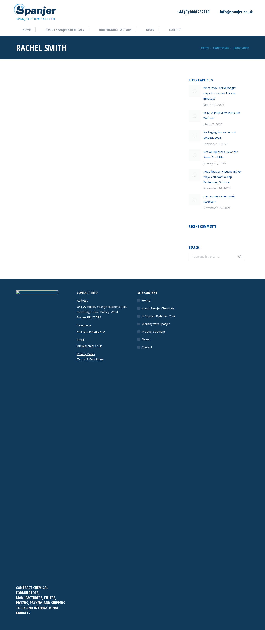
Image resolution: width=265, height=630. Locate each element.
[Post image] (194, 91)
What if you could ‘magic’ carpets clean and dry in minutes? (219, 93)
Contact (147, 347)
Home (146, 300)
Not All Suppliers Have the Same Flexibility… (220, 154)
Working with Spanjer (156, 324)
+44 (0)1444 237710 (193, 11)
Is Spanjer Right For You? (158, 316)
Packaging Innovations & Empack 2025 (219, 134)
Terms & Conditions (90, 359)
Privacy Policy (86, 354)
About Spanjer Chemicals (158, 308)
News (146, 339)
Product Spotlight (153, 331)
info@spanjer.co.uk (236, 11)
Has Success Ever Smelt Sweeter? (219, 198)
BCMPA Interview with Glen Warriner (221, 115)
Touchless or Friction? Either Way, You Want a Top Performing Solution (222, 177)
